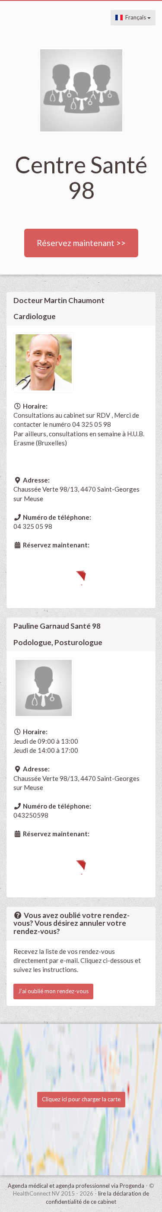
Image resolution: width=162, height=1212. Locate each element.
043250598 (30, 815)
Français (135, 17)
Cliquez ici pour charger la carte (81, 1099)
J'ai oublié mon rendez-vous (53, 991)
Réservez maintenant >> (81, 243)
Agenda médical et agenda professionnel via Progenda (76, 1185)
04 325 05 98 (32, 526)
